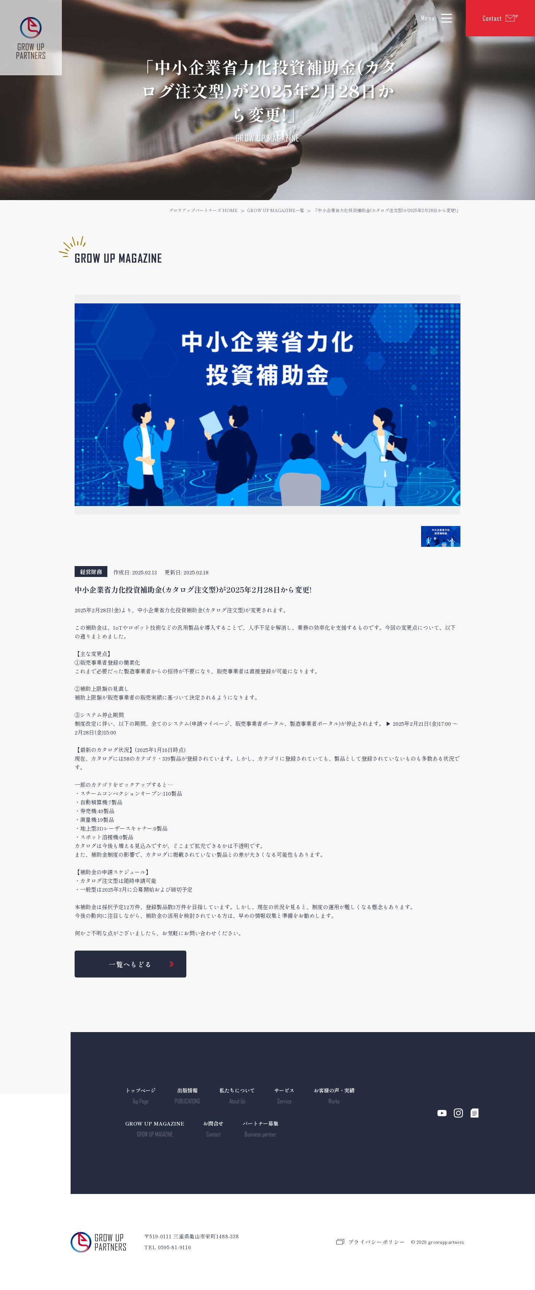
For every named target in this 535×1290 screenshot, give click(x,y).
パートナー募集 (260, 1129)
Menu (428, 18)
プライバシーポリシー (376, 1242)
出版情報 (187, 1096)
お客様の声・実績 (334, 1096)
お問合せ (213, 1129)
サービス (284, 1096)
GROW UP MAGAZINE (154, 1129)
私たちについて (237, 1096)
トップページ (140, 1096)
